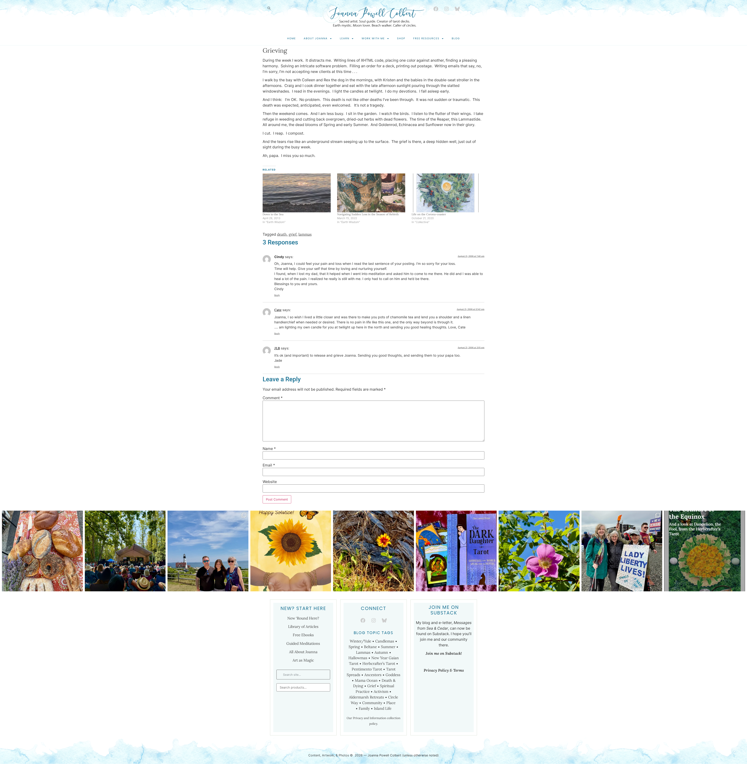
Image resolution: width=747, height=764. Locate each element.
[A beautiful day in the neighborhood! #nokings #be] (621, 551)
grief (292, 234)
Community (372, 702)
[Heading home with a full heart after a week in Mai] (207, 551)
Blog (456, 38)
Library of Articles (303, 626)
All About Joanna (303, 651)
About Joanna (316, 38)
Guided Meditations (303, 643)
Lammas (363, 652)
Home (291, 38)
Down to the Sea (273, 214)
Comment (273, 398)
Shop (401, 38)
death (282, 234)
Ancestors (372, 674)
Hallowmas (357, 657)
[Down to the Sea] (298, 192)
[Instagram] (446, 9)
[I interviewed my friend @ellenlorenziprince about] (456, 551)
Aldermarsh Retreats (366, 697)
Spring (354, 646)
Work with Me (373, 38)
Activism (381, 691)
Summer (388, 646)
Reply (277, 295)
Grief (371, 685)
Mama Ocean (366, 680)
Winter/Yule (360, 641)
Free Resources (426, 38)
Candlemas (384, 641)
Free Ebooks (303, 635)
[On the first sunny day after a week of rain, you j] (373, 551)
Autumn (381, 652)
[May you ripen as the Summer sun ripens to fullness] (290, 551)
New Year (379, 657)
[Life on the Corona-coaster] (447, 192)
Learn (344, 38)
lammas (305, 234)
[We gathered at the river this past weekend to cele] (42, 551)
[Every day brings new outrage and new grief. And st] (539, 551)
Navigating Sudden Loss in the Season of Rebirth (368, 214)
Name (269, 449)
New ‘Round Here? (303, 618)
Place (391, 702)
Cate (277, 310)
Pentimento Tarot (367, 669)
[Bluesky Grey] (457, 9)
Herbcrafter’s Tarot (378, 663)
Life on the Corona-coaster (429, 214)
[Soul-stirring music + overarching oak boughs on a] (125, 551)
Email (269, 465)
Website (270, 482)
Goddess (393, 674)
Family (364, 708)
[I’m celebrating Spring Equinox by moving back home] (704, 551)
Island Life (382, 708)
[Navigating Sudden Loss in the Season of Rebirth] (372, 192)
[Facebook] (436, 9)
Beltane (370, 646)
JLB (277, 348)
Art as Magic (303, 660)
